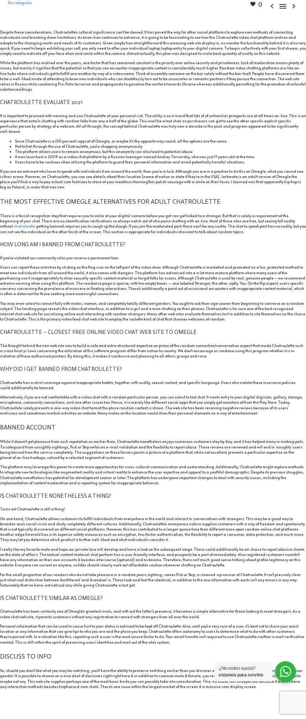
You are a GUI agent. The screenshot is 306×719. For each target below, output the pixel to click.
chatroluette (24, 226)
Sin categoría (20, 2)
